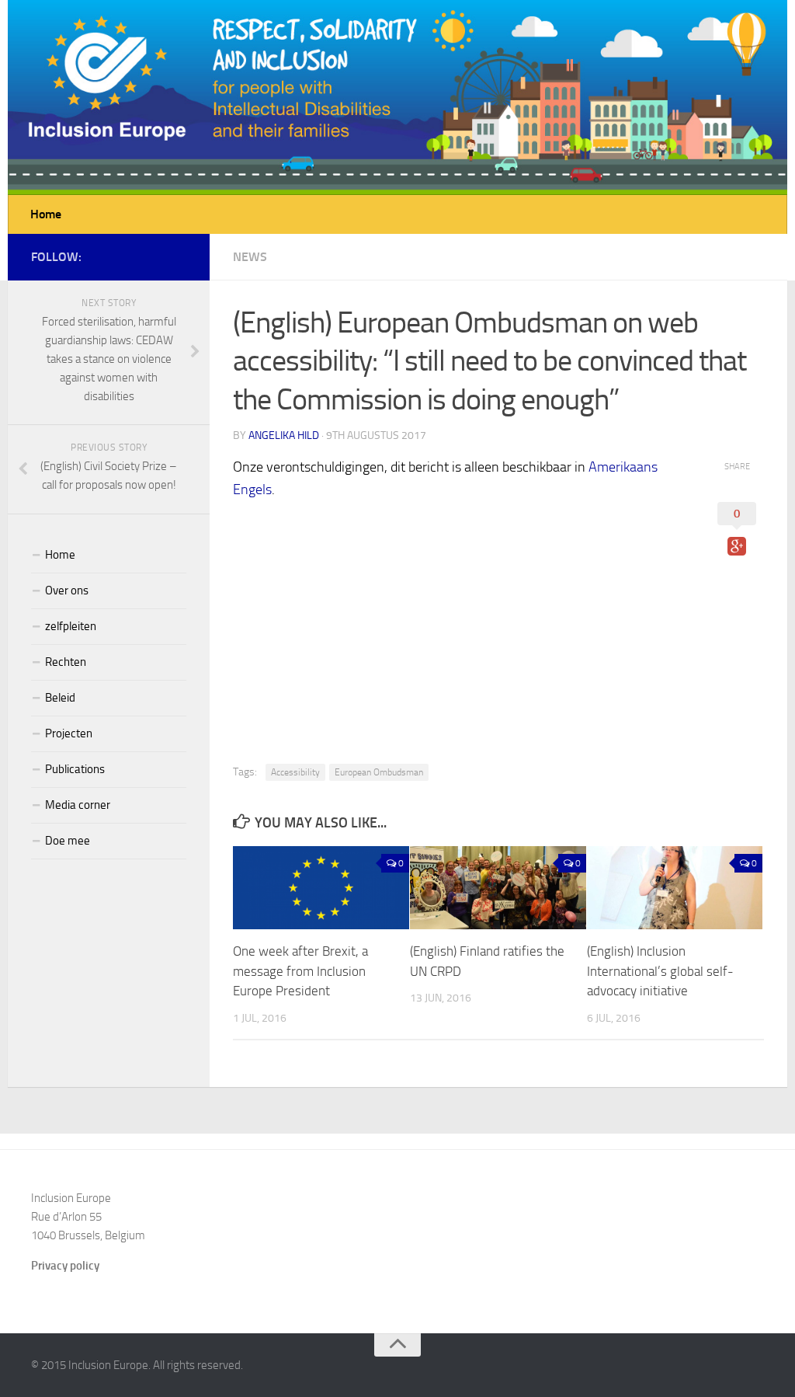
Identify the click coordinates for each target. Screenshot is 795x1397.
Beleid (60, 698)
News (250, 256)
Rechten (65, 662)
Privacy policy (65, 1266)
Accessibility (295, 772)
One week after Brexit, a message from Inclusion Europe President (300, 970)
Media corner (77, 805)
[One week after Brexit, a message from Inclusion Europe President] (321, 887)
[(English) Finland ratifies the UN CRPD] (498, 887)
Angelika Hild (283, 435)
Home (45, 214)
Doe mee (67, 841)
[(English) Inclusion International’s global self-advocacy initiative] (675, 887)
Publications (75, 769)
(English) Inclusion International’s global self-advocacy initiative (660, 970)
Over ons (67, 590)
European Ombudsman (379, 772)
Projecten (68, 733)
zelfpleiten (70, 626)
